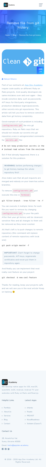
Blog (14, 35)
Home (7, 35)
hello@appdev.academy (18, 445)
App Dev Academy (34, 85)
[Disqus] (23, 330)
